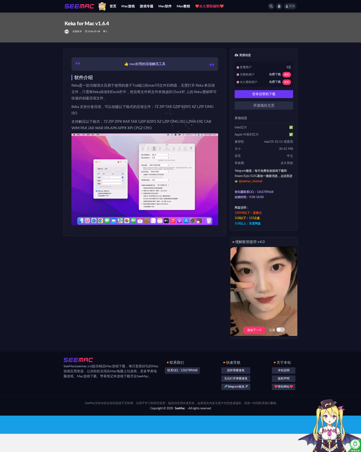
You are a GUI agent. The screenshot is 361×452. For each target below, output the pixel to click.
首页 (113, 6)
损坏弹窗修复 (236, 370)
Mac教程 (183, 6)
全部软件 (77, 31)
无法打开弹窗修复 (236, 378)
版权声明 (284, 378)
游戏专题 (146, 6)
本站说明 (284, 370)
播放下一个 (254, 330)
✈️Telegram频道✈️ (236, 386)
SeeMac (180, 408)
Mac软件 (165, 6)
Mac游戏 (128, 6)
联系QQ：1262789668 (182, 370)
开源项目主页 (264, 105)
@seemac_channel (250, 181)
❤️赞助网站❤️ (283, 386)
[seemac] (67, 31)
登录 (292, 6)
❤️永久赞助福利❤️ (209, 6)
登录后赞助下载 (264, 94)
